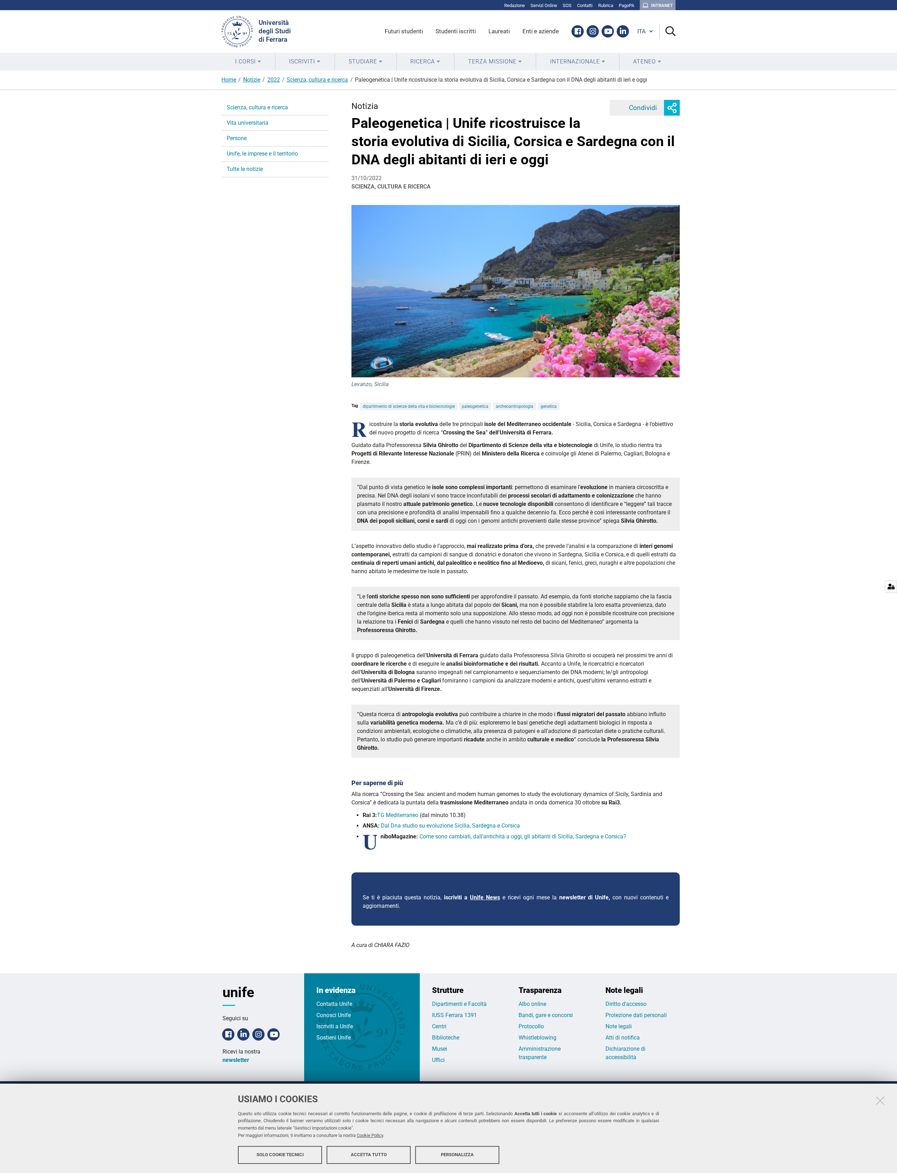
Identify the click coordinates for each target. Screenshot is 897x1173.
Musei (439, 1048)
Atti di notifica (622, 1037)
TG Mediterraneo (397, 815)
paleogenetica (475, 406)
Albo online (532, 1004)
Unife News (485, 897)
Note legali (618, 1026)
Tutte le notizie (245, 169)
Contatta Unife (334, 1004)
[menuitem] (248, 61)
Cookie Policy (370, 1135)
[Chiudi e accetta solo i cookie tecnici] (880, 1100)
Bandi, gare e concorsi (546, 1015)
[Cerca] (668, 32)
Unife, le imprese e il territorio (262, 153)
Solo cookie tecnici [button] (280, 1154)
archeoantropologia (514, 406)
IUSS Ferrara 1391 (454, 1015)
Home (228, 79)
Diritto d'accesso (625, 1004)
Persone (237, 138)
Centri (439, 1026)
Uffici (438, 1060)
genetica (549, 406)
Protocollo (531, 1026)
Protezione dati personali (636, 1015)
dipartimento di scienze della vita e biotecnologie (409, 406)
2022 (273, 79)
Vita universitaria (247, 122)
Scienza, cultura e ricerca (317, 79)
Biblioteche (445, 1037)
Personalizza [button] (457, 1154)
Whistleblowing (537, 1037)
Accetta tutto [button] (369, 1154)
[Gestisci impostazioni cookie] (891, 587)
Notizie (251, 79)
